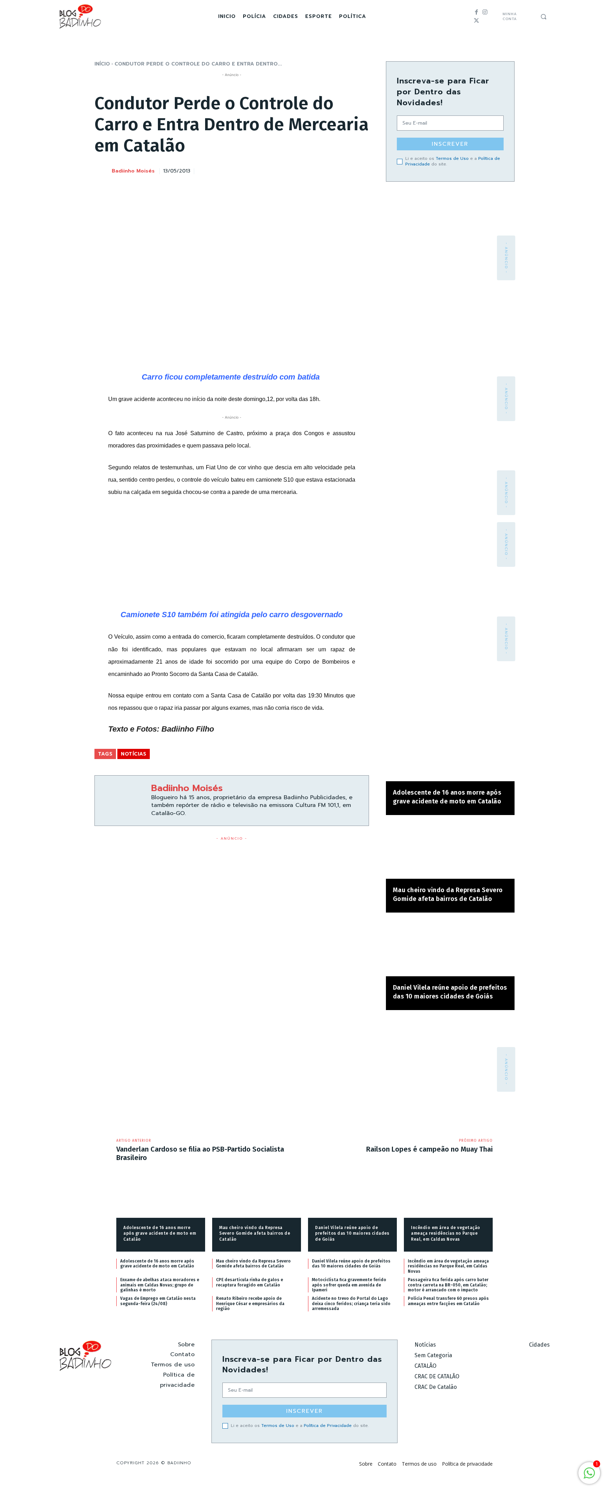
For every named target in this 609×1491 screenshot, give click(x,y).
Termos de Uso (452, 158)
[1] (589, 1477)
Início (102, 64)
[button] (543, 16)
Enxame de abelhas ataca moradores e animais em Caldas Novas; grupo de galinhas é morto (159, 1284)
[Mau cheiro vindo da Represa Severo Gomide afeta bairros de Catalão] (450, 850)
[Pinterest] (329, 170)
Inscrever (450, 144)
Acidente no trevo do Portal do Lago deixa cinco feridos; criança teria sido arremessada (351, 1303)
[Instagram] (485, 12)
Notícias (133, 754)
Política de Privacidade (328, 1425)
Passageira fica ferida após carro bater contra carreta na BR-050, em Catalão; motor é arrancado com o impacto (448, 1284)
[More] (361, 170)
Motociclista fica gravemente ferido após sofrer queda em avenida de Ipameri (349, 1284)
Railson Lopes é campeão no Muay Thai (429, 1149)
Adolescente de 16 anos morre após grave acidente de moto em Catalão (159, 1233)
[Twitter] (476, 21)
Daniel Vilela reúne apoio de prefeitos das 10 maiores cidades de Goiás (352, 1233)
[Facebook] (476, 12)
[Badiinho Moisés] (102, 171)
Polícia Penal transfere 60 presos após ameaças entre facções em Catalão (448, 1301)
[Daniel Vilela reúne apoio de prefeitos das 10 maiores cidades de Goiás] (450, 948)
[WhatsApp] (345, 170)
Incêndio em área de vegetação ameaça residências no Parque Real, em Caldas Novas (445, 1233)
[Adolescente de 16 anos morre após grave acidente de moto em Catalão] (450, 753)
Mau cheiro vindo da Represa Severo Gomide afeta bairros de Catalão (254, 1233)
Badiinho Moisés (133, 171)
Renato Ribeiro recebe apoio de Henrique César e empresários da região (250, 1303)
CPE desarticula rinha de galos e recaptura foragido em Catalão (249, 1282)
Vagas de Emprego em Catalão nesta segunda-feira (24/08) (158, 1301)
